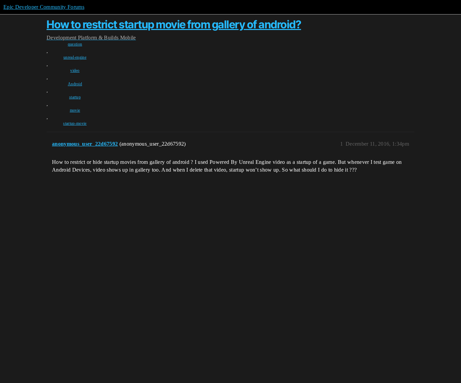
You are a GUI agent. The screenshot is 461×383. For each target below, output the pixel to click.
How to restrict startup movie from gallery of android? (174, 24)
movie (75, 110)
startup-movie (74, 123)
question (75, 44)
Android (75, 84)
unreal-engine (74, 57)
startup (75, 97)
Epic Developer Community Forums (43, 7)
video (75, 70)
